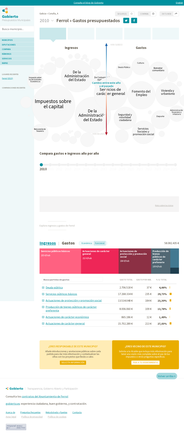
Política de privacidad (32, 416)
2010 (45, 20)
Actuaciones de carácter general (65, 323)
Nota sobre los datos (164, 205)
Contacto (77, 412)
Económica (87, 243)
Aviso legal (11, 416)
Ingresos (48, 243)
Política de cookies (57, 416)
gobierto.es (13, 403)
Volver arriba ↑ (167, 376)
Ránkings (6, 54)
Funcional (99, 243)
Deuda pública (54, 287)
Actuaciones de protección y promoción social (74, 300)
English (179, 2)
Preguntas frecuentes (30, 412)
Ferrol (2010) (7, 78)
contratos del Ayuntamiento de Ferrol (45, 396)
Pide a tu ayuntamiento (145, 362)
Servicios (7, 58)
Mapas (5, 63)
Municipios (7, 40)
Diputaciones (9, 45)
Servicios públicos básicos (61, 294)
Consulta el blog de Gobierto (89, 2)
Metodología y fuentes (56, 412)
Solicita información (72, 362)
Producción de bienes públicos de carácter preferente (71, 308)
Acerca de (10, 412)
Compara (6, 49)
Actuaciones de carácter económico (67, 317)
